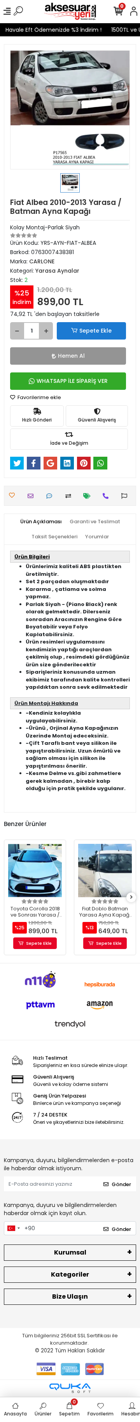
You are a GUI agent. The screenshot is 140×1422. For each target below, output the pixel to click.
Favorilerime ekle (38, 397)
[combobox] (13, 1228)
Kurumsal (70, 1252)
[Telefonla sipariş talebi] (107, 496)
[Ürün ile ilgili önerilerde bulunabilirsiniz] (126, 496)
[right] (131, 897)
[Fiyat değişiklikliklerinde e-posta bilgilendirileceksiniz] (88, 496)
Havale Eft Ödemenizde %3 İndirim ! (50, 30)
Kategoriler (70, 1274)
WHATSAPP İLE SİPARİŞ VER (72, 381)
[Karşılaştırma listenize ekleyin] (70, 496)
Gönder (121, 1184)
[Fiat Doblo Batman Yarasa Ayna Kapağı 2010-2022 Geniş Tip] (105, 870)
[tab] (41, 521)
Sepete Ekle (95, 331)
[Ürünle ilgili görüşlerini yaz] (51, 496)
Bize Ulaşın (70, 1296)
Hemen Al (71, 356)
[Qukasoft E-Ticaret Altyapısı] (70, 1388)
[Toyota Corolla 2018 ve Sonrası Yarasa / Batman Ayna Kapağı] (35, 870)
